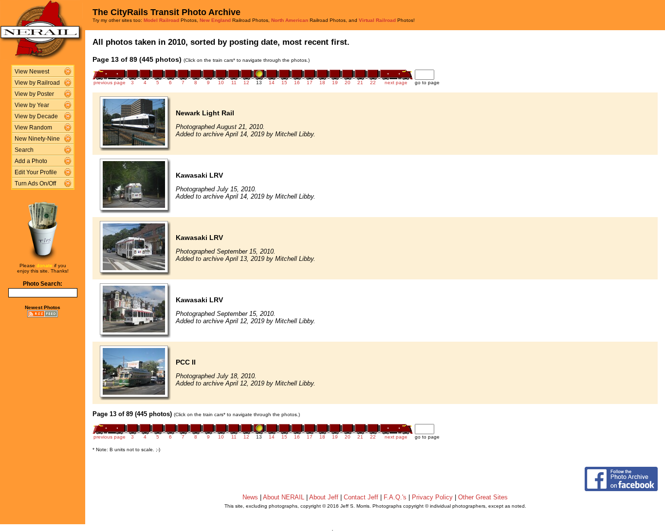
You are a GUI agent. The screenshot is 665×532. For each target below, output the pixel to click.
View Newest (32, 71)
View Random (33, 127)
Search (24, 150)
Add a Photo (31, 161)
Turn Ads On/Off (35, 183)
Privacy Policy (432, 497)
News (250, 497)
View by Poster (34, 94)
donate (45, 265)
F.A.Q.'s (395, 497)
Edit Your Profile (36, 172)
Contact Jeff (361, 497)
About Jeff (323, 497)
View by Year (32, 105)
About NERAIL (283, 497)
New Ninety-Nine (37, 139)
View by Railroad (37, 83)
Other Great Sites (483, 497)
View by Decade (36, 116)
